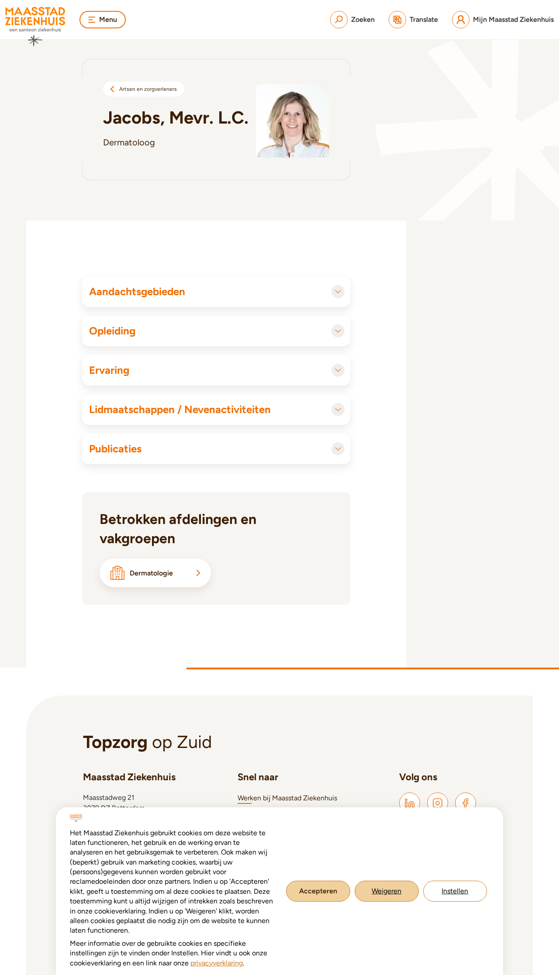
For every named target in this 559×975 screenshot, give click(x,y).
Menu (108, 19)
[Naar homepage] (35, 26)
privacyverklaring (216, 963)
